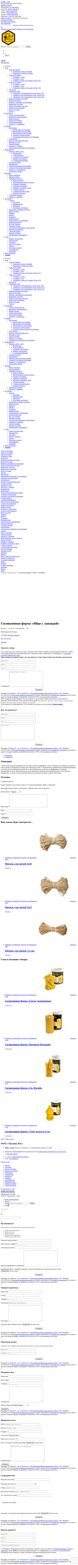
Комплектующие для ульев (18, 99)
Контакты (12, 251)
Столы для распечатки (16, 115)
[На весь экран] (5, 1209)
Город (3, 1488)
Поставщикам (5, 23)
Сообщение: (5, 686)
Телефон (4, 1299)
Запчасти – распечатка (16, 124)
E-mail (3, 1295)
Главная (3, 573)
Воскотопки (17, 153)
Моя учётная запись (12, 1199)
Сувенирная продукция (21, 191)
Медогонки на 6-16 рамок (22, 131)
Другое (11, 111)
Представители (10, 253)
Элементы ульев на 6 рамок (22, 71)
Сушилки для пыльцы (20, 157)
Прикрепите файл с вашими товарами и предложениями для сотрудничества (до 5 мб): (31, 1269)
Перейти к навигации (8, 29)
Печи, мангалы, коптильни (10, 556)
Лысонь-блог (13, 240)
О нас (7, 237)
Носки (3, 569)
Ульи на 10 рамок (15, 75)
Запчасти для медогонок (21, 135)
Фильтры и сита (14, 142)
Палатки (4, 567)
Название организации (9, 1240)
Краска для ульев (15, 100)
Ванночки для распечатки (18, 117)
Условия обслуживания (58, 695)
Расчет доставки (14, 244)
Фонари (3, 563)
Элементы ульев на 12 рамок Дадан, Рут (27, 88)
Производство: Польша (14, 702)
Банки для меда (18, 180)
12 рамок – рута (18, 86)
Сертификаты (13, 249)
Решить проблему (7, 20)
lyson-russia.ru (13, 1158)
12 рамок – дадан (19, 84)
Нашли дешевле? (14, 635)
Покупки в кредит (15, 248)
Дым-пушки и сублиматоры (18, 220)
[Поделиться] (3, 1209)
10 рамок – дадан (19, 77)
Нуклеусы (12, 90)
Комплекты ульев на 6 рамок (23, 73)
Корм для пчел (14, 211)
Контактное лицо (7, 1491)
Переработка (9, 150)
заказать (3, 642)
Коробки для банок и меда (22, 188)
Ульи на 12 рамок (15, 82)
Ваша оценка (6, 792)
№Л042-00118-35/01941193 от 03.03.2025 (52, 1151)
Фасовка (8, 173)
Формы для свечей (29, 702)
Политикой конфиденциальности (23, 695)
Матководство (14, 219)
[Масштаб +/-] (8, 1209)
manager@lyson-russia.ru (20, 1157)
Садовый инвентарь (8, 560)
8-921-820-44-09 (12, 14)
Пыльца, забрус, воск (16, 151)
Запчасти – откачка (15, 146)
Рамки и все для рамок (17, 108)
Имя (3, 810)
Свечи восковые (14, 231)
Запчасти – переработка (17, 170)
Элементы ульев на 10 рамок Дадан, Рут (27, 80)
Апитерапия (5, 527)
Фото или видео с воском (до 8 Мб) (13, 1443)
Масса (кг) (4, 1439)
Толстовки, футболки (20, 208)
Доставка (12, 242)
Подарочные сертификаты (18, 235)
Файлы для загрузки (16, 239)
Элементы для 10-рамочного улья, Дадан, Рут (28, 95)
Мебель (3, 554)
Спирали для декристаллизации (20, 168)
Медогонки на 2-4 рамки (21, 130)
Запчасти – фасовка (15, 197)
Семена (3, 531)
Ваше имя (4, 1292)
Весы (2, 571)
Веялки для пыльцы (20, 159)
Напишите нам (10, 1182)
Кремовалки (13, 164)
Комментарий (5, 1461)
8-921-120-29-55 (13, 9)
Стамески (12, 217)
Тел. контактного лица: (9, 1495)
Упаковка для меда (15, 179)
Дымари (12, 213)
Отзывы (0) (9, 757)
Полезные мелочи (15, 222)
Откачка (8, 126)
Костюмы (16, 202)
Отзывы (7, 1178)
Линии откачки (14, 144)
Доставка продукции (8, 22)
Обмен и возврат (11, 1184)
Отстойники (13, 139)
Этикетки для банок (20, 186)
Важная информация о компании (12, 1265)
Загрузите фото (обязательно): (11, 1324)
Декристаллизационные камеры (20, 166)
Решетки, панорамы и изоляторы (20, 102)
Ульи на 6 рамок (14, 70)
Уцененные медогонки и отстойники (26, 137)
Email (3, 814)
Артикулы (4, 1303)
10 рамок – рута (18, 79)
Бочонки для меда (19, 193)
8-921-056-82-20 (11, 12)
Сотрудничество (10, 1185)
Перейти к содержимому (25, 29)
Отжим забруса (18, 155)
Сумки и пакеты (18, 190)
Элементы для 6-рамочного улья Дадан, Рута (28, 93)
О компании (9, 1174)
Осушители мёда (15, 162)
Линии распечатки (15, 120)
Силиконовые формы (20, 160)
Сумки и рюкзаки (7, 565)
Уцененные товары (15, 122)
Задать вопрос (58, 704)
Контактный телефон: (8, 1244)
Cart (7, 1205)
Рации (3, 562)
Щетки (11, 215)
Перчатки (16, 206)
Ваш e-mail (4, 1380)
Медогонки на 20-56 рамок (22, 133)
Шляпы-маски (18, 204)
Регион (3, 1428)
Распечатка (9, 113)
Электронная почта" (8, 1248)
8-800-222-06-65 (6, 5)
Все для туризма (14, 224)
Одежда (11, 200)
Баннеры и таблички (16, 229)
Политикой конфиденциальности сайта (44, 693)
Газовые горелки (15, 226)
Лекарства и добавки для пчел (19, 209)
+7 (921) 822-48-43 (11, 1154)
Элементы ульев (14, 91)
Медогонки (13, 128)
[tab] (41, 755)
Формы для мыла (15, 233)
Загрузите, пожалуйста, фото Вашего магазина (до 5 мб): (20, 1513)
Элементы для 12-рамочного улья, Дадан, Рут (28, 97)
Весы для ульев (14, 110)
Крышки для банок (19, 184)
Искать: (3, 46)
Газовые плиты (6, 551)
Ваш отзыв (5, 806)
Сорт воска (5, 1435)
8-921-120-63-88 (11, 11)
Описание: (4, 1321)
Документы (9, 1173)
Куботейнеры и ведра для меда (23, 182)
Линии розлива (14, 177)
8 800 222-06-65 (6, 18)
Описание (8, 755)
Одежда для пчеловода (9, 511)
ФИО (3, 1424)
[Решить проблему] (1, 27)
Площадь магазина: (7, 1484)
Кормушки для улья (15, 104)
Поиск (28, 46)
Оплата (11, 246)
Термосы (4, 553)
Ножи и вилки (14, 119)
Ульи (6, 68)
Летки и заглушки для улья (18, 106)
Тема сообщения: (7, 1405)
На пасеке (8, 199)
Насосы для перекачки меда (18, 140)
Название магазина (7, 1479)
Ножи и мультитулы (8, 558)
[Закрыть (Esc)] (1, 1209)
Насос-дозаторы (14, 175)
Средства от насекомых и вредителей (22, 228)
